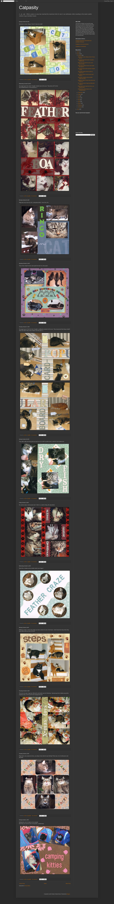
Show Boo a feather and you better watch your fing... (85, 78)
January (80, 106)
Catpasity (28, 7)
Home (45, 883)
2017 (78, 53)
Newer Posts (22, 883)
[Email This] (40, 79)
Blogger (68, 894)
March (79, 103)
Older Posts (68, 883)
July (79, 96)
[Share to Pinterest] (46, 79)
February (80, 105)
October (80, 55)
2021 (78, 52)
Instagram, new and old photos (82, 44)
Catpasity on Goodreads (81, 46)
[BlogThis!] (41, 79)
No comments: (35, 79)
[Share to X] (43, 79)
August (79, 94)
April (79, 101)
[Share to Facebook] (44, 79)
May (79, 99)
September (80, 92)
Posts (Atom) (27, 885)
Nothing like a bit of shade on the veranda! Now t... (85, 89)
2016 (78, 109)
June (79, 97)
